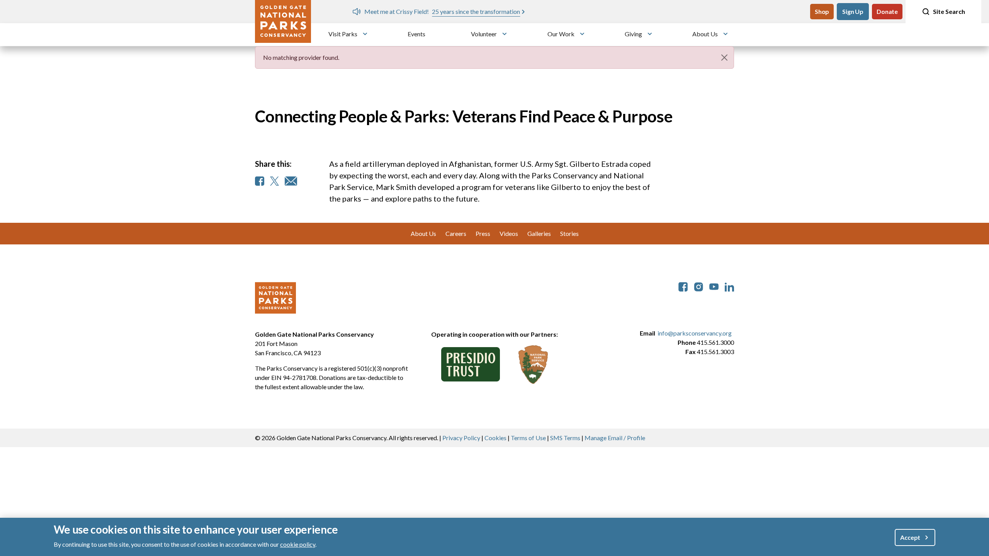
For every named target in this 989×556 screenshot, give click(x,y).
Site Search (949, 11)
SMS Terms (565, 437)
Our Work (560, 33)
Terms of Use (528, 437)
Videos (509, 233)
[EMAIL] (291, 181)
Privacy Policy (461, 437)
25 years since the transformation (476, 11)
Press (483, 233)
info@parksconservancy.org (695, 333)
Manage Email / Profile (615, 437)
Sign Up (852, 11)
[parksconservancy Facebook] (683, 286)
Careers (455, 233)
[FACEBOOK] (259, 181)
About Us (705, 33)
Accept (910, 537)
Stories (569, 233)
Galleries (539, 233)
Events (416, 33)
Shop (822, 11)
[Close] (724, 57)
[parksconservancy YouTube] (714, 286)
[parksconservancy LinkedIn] (729, 286)
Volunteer (484, 33)
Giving (633, 33)
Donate (887, 11)
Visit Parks (342, 33)
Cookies (495, 437)
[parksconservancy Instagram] (698, 286)
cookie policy (297, 544)
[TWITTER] (274, 181)
